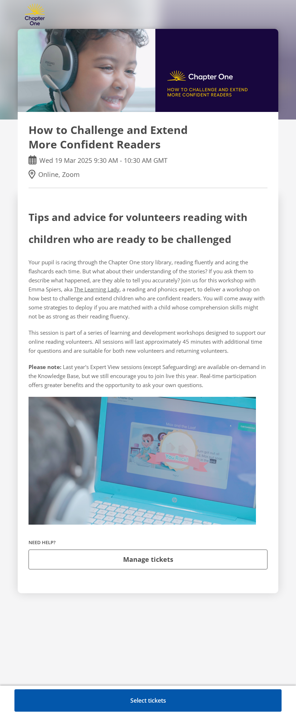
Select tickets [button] (148, 700)
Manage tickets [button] (148, 559)
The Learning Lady (96, 289)
